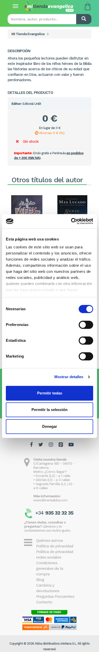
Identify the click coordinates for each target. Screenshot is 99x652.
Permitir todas (49, 393)
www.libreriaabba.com (50, 500)
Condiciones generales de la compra (49, 568)
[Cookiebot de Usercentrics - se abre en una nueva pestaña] (71, 221)
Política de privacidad (54, 546)
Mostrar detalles (69, 377)
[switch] (86, 325)
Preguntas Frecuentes (55, 596)
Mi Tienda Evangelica (27, 34)
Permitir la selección (49, 409)
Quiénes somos (49, 540)
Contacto (44, 602)
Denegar (49, 426)
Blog (40, 579)
